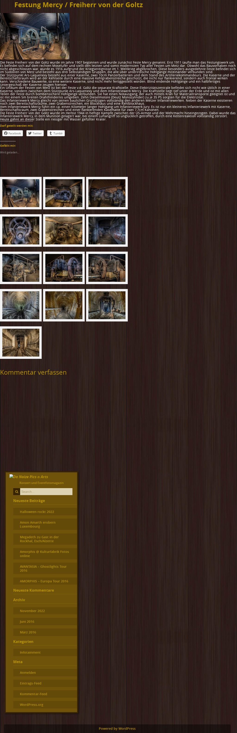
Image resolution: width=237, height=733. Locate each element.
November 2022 (32, 611)
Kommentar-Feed (33, 694)
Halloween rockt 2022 (37, 511)
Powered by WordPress (117, 729)
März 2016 (28, 632)
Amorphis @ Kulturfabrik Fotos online (44, 553)
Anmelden (28, 672)
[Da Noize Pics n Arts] (28, 476)
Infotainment (30, 652)
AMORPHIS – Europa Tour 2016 (44, 581)
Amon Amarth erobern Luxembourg (38, 524)
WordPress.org (31, 704)
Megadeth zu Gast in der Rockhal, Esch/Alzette (39, 539)
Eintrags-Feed (30, 683)
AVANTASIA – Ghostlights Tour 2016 (43, 568)
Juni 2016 (27, 621)
